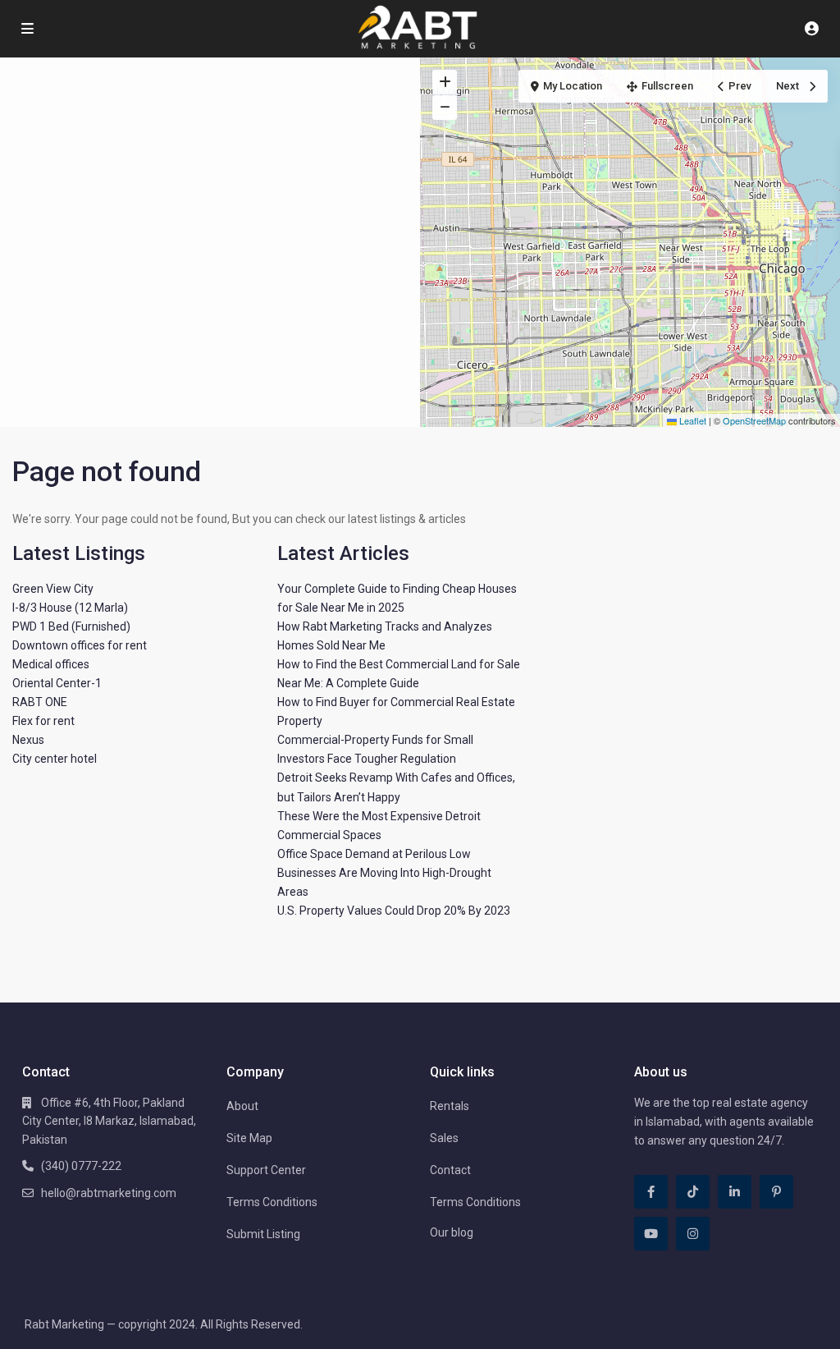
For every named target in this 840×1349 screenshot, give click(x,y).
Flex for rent (43, 720)
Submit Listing (263, 1234)
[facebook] (651, 1192)
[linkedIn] (734, 1192)
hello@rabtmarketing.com (108, 1193)
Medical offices (50, 664)
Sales (444, 1138)
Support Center (266, 1170)
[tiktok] (693, 1192)
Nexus (28, 739)
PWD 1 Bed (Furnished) (71, 626)
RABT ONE (39, 702)
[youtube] (651, 1233)
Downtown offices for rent (79, 645)
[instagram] (693, 1233)
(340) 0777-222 (81, 1165)
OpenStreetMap (754, 420)
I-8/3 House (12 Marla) (70, 607)
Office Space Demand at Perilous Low (374, 853)
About (242, 1106)
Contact (450, 1170)
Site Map (249, 1138)
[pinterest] (776, 1192)
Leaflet (691, 420)
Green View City (53, 588)
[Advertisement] (210, 181)
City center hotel (54, 758)
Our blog (451, 1232)
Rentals (449, 1106)
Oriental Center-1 (57, 683)
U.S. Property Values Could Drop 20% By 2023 (393, 910)
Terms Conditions (271, 1202)
